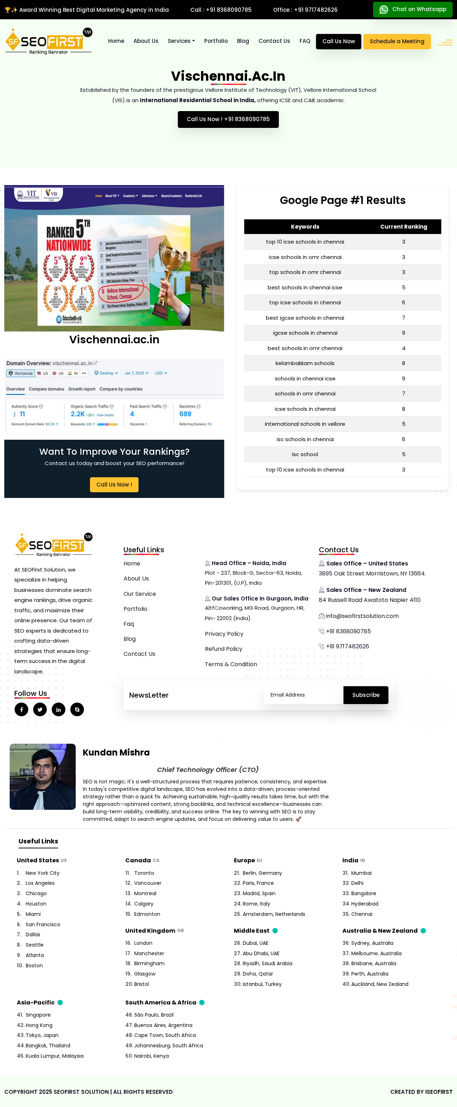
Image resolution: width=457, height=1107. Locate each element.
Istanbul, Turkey (262, 984)
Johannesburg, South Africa (168, 1045)
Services (179, 41)
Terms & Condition (231, 664)
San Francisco (43, 924)
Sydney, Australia (372, 943)
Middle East (252, 931)
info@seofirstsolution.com (362, 616)
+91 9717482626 (347, 646)
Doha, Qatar (258, 973)
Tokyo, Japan (42, 1035)
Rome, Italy (256, 903)
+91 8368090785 (348, 631)
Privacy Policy (224, 634)
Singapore (38, 1014)
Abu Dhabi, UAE (261, 953)
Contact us (274, 41)
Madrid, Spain (259, 893)
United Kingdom (150, 931)
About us (146, 41)
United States (38, 860)
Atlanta (35, 955)
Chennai (361, 914)
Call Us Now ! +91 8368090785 (228, 119)
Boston (34, 965)
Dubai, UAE (255, 943)
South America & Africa (160, 1002)
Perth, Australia (369, 973)
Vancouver (147, 883)
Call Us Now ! (114, 484)
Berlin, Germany (262, 873)
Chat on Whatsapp (417, 9)
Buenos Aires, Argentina (163, 1025)
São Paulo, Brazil (154, 1014)
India (350, 860)
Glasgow (144, 973)
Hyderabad (364, 903)
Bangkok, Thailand (48, 1045)
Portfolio (216, 41)
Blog (243, 41)
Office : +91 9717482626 (305, 10)
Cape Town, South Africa (165, 1035)
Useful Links (38, 841)
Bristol (141, 984)
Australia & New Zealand (380, 931)
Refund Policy (223, 649)
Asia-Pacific (36, 1002)
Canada (138, 860)
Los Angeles (40, 883)
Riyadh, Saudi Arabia (267, 963)
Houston (36, 903)
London (143, 943)
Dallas (33, 934)
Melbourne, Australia (376, 953)
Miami (33, 914)
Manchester (149, 953)
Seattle (35, 944)
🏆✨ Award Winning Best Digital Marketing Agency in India (86, 10)
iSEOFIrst (439, 1092)
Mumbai (361, 873)
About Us (136, 578)
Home (116, 41)
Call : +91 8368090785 (221, 10)
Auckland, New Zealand (379, 984)
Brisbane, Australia (373, 963)
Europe (244, 860)
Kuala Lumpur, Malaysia (55, 1055)
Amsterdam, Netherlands (274, 914)
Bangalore (363, 893)
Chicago (36, 893)
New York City (43, 873)
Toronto (144, 873)
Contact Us (139, 654)
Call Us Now (338, 41)
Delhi (357, 883)
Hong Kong (39, 1025)
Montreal (145, 893)
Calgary (144, 903)
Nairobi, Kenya (151, 1055)
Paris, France (258, 883)
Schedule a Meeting (397, 41)
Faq (129, 624)
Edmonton (147, 914)
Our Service (140, 594)
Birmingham (149, 963)
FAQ (305, 41)
